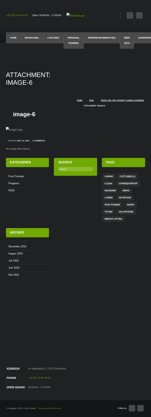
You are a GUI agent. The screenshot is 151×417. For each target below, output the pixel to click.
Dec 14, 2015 (23, 141)
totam (108, 212)
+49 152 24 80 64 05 (17, 15)
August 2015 (15, 253)
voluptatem (126, 212)
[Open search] (118, 14)
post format (112, 204)
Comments (39, 141)
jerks (125, 190)
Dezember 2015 (17, 246)
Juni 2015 (13, 267)
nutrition (125, 197)
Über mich (127, 40)
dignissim (110, 190)
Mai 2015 (13, 274)
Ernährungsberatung (102, 38)
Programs (13, 183)
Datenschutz (55, 408)
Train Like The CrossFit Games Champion (122, 100)
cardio (109, 176)
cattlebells (127, 176)
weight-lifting (113, 219)
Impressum (43, 408)
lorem (108, 197)
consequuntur (128, 183)
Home (13, 38)
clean (108, 183)
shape (130, 204)
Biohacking (32, 38)
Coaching (53, 38)
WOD (91, 100)
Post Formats (16, 176)
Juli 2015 (13, 260)
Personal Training (74, 40)
